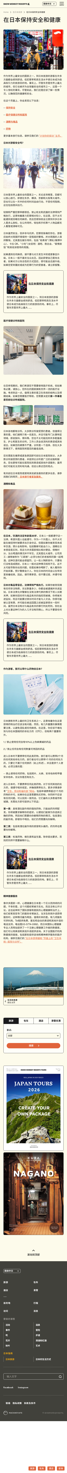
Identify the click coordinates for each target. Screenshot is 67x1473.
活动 (8, 1325)
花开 (8, 1340)
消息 (36, 1311)
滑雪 (36, 1290)
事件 (8, 1330)
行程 (36, 1303)
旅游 (11, 1020)
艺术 (38, 1345)
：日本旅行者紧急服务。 (30, 476)
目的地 (6, 1303)
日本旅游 (10, 1359)
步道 (38, 1335)
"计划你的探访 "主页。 (50, 135)
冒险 (38, 1330)
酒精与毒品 (12, 121)
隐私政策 (17, 1403)
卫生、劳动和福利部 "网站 (20, 791)
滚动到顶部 (33, 1254)
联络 (8, 1403)
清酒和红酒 (41, 1340)
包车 (26, 1020)
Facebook (8, 1387)
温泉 (38, 1325)
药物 (8, 128)
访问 (5, 1311)
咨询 (60, 1468)
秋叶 (8, 1345)
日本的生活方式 (43, 1359)
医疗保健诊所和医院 (16, 114)
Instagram (23, 1387)
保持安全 (10, 107)
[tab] (11, 1021)
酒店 (41, 1020)
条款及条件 (30, 1403)
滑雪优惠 (56, 1020)
